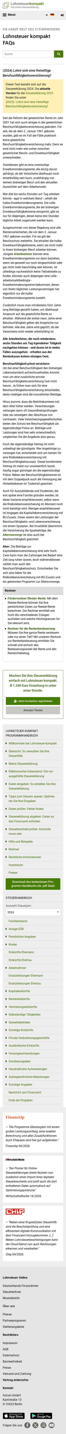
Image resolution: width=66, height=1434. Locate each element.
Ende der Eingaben (21, 1100)
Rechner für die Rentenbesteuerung (31, 628)
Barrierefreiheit (12, 1361)
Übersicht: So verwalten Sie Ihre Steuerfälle (29, 754)
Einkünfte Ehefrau (20, 960)
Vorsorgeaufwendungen (24, 1053)
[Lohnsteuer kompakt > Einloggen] (62, 15)
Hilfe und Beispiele (21, 841)
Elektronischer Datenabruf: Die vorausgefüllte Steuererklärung (31, 774)
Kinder (13, 944)
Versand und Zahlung (17, 1373)
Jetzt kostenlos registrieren (34, 701)
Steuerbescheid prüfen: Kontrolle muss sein (30, 831)
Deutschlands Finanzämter (20, 1286)
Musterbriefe (11, 1298)
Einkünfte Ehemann (21, 952)
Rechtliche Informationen (25, 857)
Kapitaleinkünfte (19, 991)
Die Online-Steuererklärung (25, 7)
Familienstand (18, 921)
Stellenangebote (13, 1327)
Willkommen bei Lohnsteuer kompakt (33, 743)
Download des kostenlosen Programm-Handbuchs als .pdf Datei (33, 884)
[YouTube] (51, 1425)
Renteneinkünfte (19, 999)
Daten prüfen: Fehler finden (26, 809)
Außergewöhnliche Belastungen (29, 1077)
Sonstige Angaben (20, 1084)
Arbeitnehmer (23, 254)
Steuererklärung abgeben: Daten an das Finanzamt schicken (31, 819)
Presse (13, 872)
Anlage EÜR (16, 929)
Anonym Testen (33, 710)
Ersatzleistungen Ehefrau (25, 983)
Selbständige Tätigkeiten (25, 1014)
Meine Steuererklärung (23, 763)
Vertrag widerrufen (15, 1380)
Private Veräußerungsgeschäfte (29, 1038)
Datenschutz (11, 1355)
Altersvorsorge (12, 535)
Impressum (16, 865)
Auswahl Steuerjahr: (19, 905)
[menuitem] (49, 15)
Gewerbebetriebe (19, 1022)
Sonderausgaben (20, 1061)
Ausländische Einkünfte (24, 1045)
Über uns (9, 1306)
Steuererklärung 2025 (39, 93)
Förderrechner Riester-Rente (27, 598)
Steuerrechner (12, 1292)
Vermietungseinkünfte (23, 1007)
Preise (7, 1367)
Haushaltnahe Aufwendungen (28, 1069)
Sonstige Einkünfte (21, 1030)
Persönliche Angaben (22, 936)
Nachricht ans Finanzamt (25, 1092)
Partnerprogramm (14, 1320)
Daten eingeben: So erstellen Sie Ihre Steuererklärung (32, 786)
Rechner (14, 849)
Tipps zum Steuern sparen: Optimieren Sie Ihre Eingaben (32, 799)
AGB (5, 1349)
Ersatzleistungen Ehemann (26, 975)
